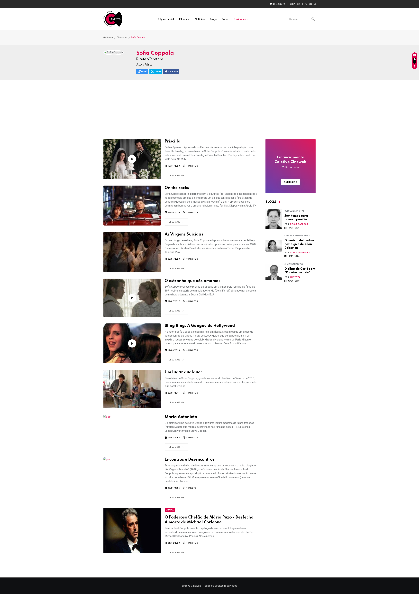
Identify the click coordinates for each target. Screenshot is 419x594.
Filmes (183, 19)
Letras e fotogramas (297, 236)
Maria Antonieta (181, 417)
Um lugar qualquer (183, 372)
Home (109, 37)
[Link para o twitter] (306, 4)
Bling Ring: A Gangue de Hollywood (200, 326)
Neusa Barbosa (299, 224)
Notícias (200, 19)
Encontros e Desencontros (190, 460)
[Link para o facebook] (302, 4)
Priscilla (173, 141)
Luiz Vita (295, 277)
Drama (170, 510)
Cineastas (122, 37)
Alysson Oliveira (300, 252)
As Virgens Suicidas (184, 234)
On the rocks (177, 188)
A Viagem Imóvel (293, 264)
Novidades (240, 19)
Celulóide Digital (294, 211)
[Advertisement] (209, 105)
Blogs (213, 19)
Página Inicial (166, 19)
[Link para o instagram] (315, 4)
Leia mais (174, 175)
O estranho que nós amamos (192, 281)
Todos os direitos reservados (220, 585)
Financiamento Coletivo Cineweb (290, 162)
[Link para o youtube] (310, 4)
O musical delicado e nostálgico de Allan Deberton (299, 244)
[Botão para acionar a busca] (313, 19)
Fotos (225, 19)
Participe (290, 182)
